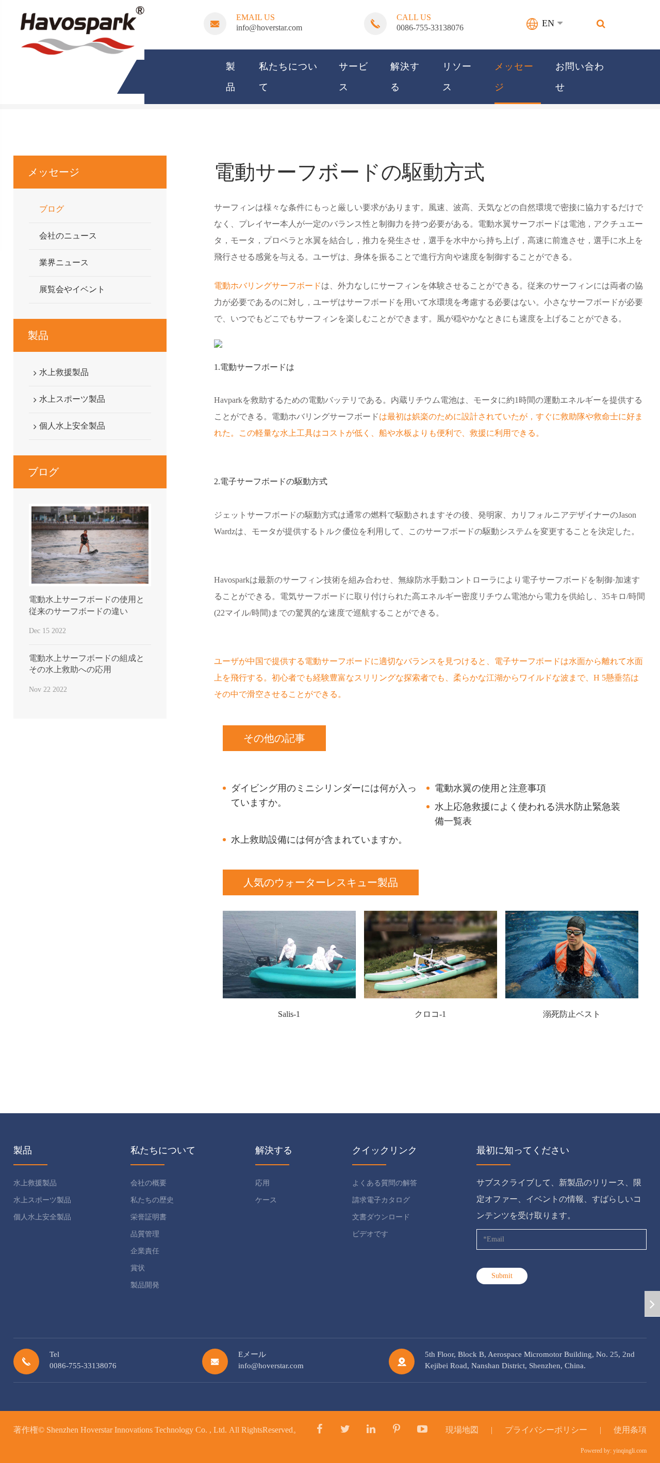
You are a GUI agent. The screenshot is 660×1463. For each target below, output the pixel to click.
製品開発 (144, 1285)
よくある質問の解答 (384, 1183)
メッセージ (514, 76)
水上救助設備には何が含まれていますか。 (319, 840)
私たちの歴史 (152, 1200)
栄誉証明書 (148, 1217)
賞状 (137, 1268)
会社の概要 (148, 1183)
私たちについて (288, 76)
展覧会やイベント (72, 289)
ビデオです (370, 1234)
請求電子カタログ (381, 1200)
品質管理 (144, 1234)
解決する (405, 76)
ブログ (51, 209)
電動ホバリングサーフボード (267, 285)
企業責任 (144, 1251)
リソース (457, 76)
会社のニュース (68, 235)
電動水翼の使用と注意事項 (490, 788)
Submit (502, 1276)
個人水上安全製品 (72, 425)
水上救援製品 (64, 372)
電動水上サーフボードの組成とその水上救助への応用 (86, 664)
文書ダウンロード (381, 1217)
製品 (231, 76)
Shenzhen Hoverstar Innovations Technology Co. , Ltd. (136, 1429)
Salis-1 (289, 1014)
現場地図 (462, 1429)
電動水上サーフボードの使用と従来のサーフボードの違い (86, 605)
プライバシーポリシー (546, 1429)
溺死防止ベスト (572, 1014)
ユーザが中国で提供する (259, 661)
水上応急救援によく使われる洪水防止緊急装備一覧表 (527, 814)
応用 (262, 1183)
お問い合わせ (579, 76)
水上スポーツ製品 (72, 399)
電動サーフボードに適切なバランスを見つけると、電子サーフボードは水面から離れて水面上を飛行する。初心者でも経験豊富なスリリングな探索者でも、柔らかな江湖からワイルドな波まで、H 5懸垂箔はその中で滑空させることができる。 (428, 678)
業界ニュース (64, 262)
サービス (353, 76)
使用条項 (630, 1429)
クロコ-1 (430, 1014)
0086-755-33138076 (430, 27)
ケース (266, 1200)
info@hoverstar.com (269, 27)
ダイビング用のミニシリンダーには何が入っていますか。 (324, 795)
